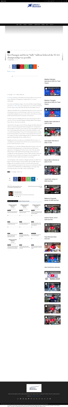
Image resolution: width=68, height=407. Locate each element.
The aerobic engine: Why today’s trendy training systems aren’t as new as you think (24, 247)
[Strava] (63, 1)
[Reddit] (56, 1)
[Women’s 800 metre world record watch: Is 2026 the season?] (36, 230)
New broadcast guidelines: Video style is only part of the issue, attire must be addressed (36, 224)
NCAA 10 (18, 171)
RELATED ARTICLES (12, 201)
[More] (38, 66)
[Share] (59, 1)
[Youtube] (66, 1)
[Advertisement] (34, 16)
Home (17, 24)
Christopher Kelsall (11, 59)
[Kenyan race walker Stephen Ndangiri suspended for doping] (24, 207)
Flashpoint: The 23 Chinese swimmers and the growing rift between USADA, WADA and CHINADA (36, 212)
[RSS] (58, 1)
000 (10, 171)
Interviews (30, 24)
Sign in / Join (3, 1)
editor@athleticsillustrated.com (36, 395)
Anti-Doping (9, 210)
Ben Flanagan (10, 97)
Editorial (11, 50)
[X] (64, 1)
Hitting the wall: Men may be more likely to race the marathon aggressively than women (12, 235)
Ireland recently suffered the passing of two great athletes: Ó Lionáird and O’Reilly (36, 247)
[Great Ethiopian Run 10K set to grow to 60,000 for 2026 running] (12, 218)
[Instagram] (50, 1)
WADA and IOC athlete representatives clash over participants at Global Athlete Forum (14, 187)
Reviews (25, 24)
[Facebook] (46, 1)
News (20, 24)
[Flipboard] (48, 1)
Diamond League (37, 24)
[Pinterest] (55, 1)
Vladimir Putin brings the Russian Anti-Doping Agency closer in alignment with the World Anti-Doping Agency (12, 247)
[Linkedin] (51, 1)
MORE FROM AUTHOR (24, 201)
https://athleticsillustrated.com (18, 193)
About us (51, 24)
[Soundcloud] (61, 1)
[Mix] (53, 1)
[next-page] (9, 250)
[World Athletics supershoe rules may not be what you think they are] (24, 218)
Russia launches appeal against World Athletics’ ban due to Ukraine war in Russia (24, 235)
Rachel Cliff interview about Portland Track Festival (35, 187)
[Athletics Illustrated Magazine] (34, 5)
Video (47, 24)
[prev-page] (8, 250)
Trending (43, 24)
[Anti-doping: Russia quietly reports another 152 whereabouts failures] (12, 207)
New (21, 171)
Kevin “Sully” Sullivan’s (16, 105)
